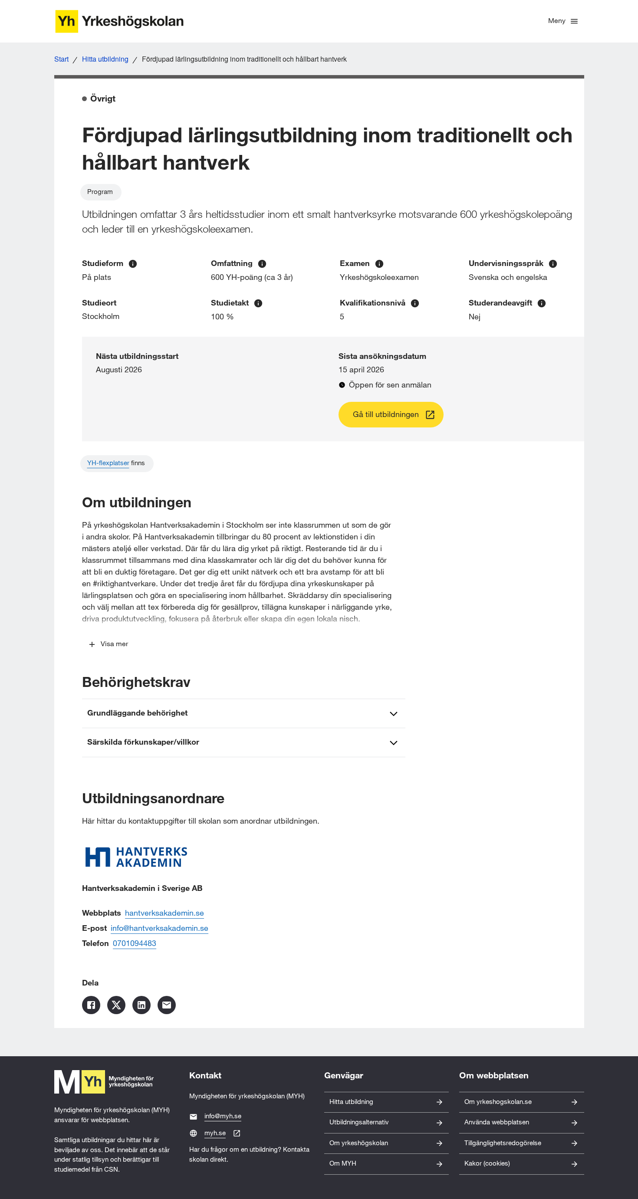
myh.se (215, 1133)
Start (61, 59)
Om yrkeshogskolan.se (498, 1102)
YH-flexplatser (108, 463)
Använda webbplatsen (496, 1122)
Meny (557, 21)
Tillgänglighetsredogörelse (502, 1143)
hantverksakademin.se (164, 913)
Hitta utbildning (105, 59)
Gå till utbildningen (386, 414)
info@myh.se (222, 1116)
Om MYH (342, 1163)
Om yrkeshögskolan (358, 1143)
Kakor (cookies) (487, 1163)
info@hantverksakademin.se (159, 928)
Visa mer (114, 644)
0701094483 (134, 943)
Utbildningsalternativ (359, 1122)
